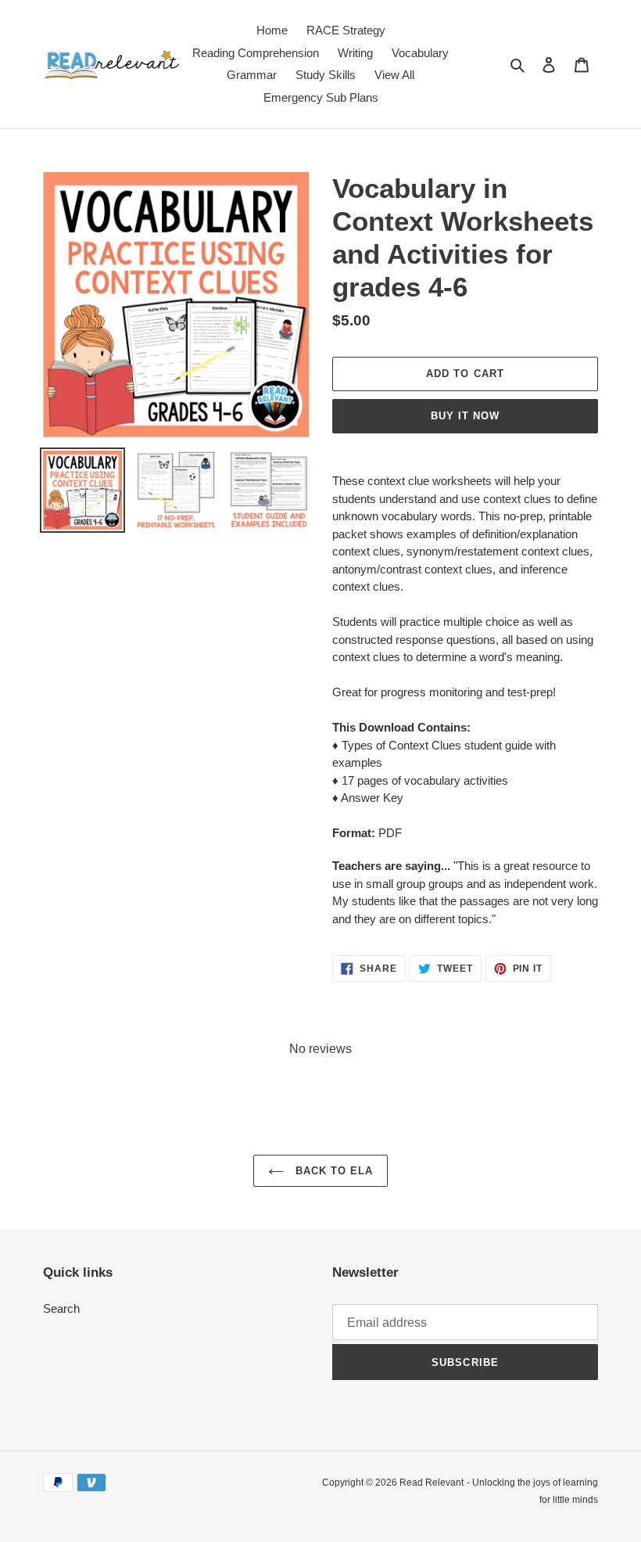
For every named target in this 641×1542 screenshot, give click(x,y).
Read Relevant (431, 1482)
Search (61, 1308)
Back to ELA (332, 1171)
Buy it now (465, 416)
